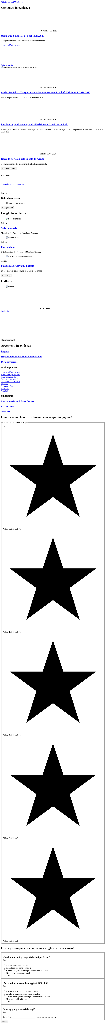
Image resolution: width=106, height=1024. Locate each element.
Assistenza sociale (8, 377)
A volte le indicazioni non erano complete (23, 994)
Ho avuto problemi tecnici (17, 999)
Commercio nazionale (10, 379)
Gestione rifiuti (7, 386)
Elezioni (4, 384)
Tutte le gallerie (8, 340)
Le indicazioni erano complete (18, 968)
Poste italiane (8, 247)
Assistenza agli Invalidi (10, 374)
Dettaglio (7, 1017)
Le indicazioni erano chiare (17, 965)
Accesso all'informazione (11, 45)
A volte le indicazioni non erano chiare (22, 991)
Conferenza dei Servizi (10, 381)
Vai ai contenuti (7, 2)
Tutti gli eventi (7, 208)
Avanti (4, 1022)
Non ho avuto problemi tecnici (18, 973)
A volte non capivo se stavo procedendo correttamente (28, 996)
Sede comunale (9, 228)
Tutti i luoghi (6, 275)
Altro (8, 976)
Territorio (5, 311)
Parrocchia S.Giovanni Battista (17, 265)
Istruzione (5, 388)
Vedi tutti (4, 391)
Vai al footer (19, 2)
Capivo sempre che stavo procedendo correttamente (27, 970)
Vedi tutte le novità (9, 169)
